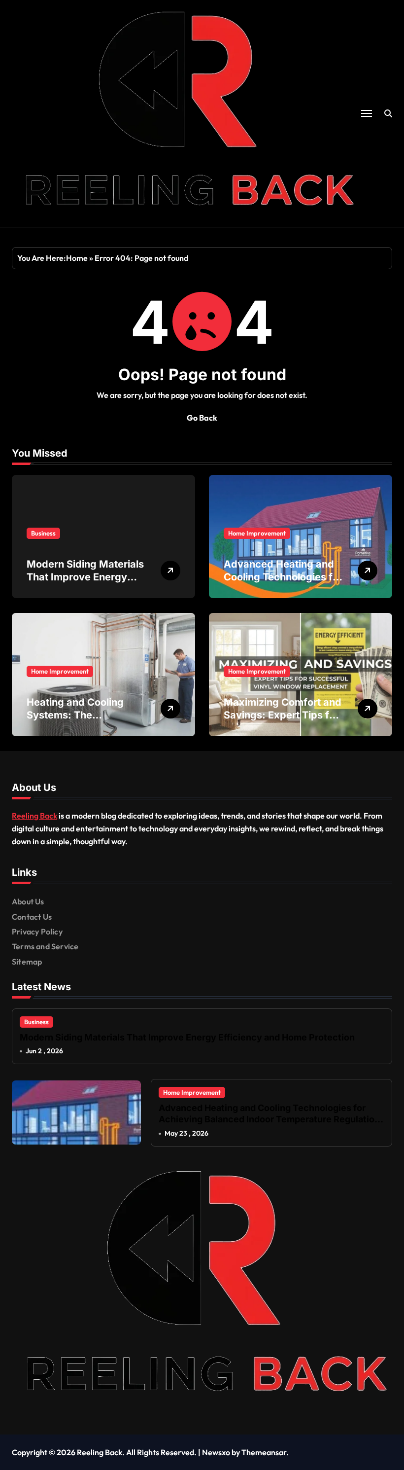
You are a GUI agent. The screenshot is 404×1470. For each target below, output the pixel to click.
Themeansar (263, 1452)
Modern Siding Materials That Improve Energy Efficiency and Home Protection (187, 1037)
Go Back (202, 418)
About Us (28, 901)
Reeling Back (34, 816)
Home (77, 258)
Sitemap (27, 962)
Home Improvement (257, 533)
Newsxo (216, 1452)
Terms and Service (45, 946)
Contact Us (32, 917)
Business (43, 533)
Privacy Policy (37, 931)
